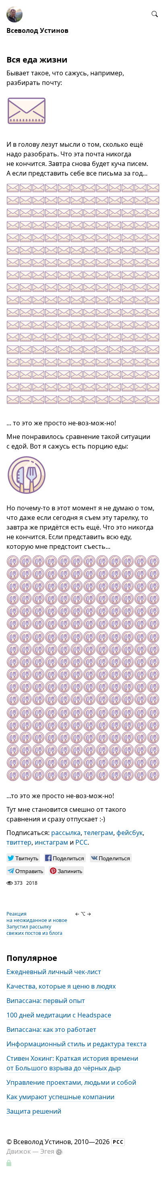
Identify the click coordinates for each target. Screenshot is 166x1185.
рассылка (66, 832)
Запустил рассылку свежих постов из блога (34, 929)
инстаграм (51, 842)
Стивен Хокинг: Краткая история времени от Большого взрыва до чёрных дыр (72, 1063)
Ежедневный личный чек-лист (53, 971)
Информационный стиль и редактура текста (76, 1043)
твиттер (18, 842)
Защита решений (33, 1111)
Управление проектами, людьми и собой (71, 1082)
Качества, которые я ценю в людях (61, 986)
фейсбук (129, 832)
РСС (81, 842)
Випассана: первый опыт (45, 1000)
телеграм (98, 832)
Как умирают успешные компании (60, 1096)
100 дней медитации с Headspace (58, 1015)
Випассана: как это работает (51, 1029)
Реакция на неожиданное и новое (36, 917)
